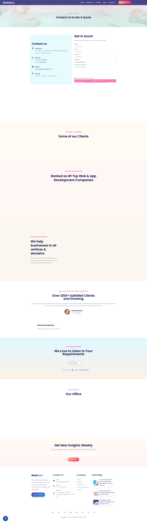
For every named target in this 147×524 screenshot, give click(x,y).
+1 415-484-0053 (40, 62)
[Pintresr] (82, 512)
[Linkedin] (70, 512)
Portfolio (98, 2)
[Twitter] (58, 512)
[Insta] (64, 512)
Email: (37, 67)
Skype (37, 74)
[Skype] (33, 73)
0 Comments (109, 486)
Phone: (37, 58)
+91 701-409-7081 (41, 60)
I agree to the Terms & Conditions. (85, 78)
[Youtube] (76, 512)
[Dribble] (88, 512)
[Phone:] (33, 58)
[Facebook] (52, 512)
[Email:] (33, 67)
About (82, 2)
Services (89, 2)
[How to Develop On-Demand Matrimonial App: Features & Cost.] (96, 493)
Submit (95, 80)
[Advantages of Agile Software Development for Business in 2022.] (96, 502)
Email (76, 49)
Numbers (76, 54)
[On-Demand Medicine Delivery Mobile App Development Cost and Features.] (96, 483)
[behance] (94, 512)
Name (76, 44)
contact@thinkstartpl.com (43, 69)
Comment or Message (80, 64)
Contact (110, 2)
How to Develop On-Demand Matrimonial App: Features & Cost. (107, 492)
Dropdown (77, 59)
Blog (104, 2)
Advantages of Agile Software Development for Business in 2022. (107, 501)
